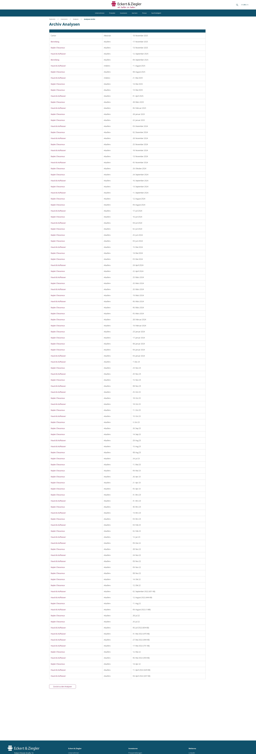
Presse (144, 13)
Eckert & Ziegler (75, 748)
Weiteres (192, 748)
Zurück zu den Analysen (62, 686)
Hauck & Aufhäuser (58, 54)
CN (247, 5)
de (245, 5)
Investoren (123, 13)
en (242, 5)
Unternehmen (99, 13)
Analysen (75, 19)
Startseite (52, 19)
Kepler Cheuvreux (58, 48)
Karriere (134, 13)
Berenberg (55, 42)
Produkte (112, 13)
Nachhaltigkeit (156, 13)
